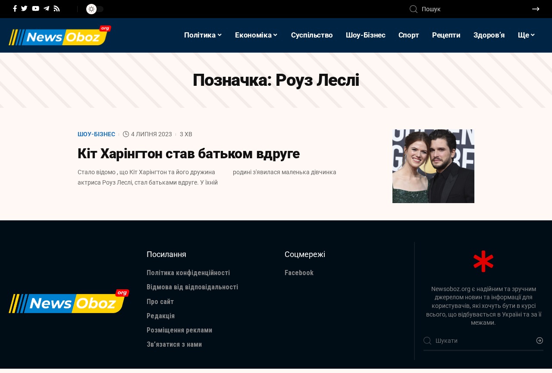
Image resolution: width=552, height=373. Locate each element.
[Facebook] (15, 8)
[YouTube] (35, 8)
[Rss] (56, 8)
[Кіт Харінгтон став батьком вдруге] (433, 166)
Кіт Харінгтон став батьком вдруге (189, 153)
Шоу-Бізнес (96, 134)
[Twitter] (24, 8)
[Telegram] (46, 8)
